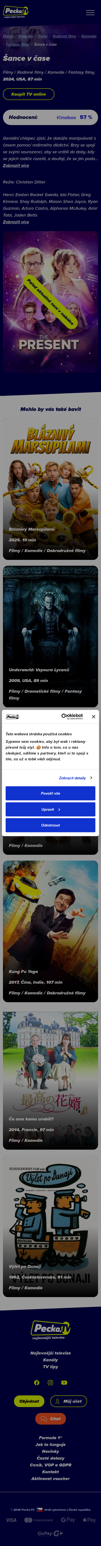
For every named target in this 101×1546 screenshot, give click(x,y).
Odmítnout (50, 825)
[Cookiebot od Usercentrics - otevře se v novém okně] (62, 717)
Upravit (47, 809)
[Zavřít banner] (93, 716)
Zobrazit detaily (72, 778)
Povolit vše (50, 793)
